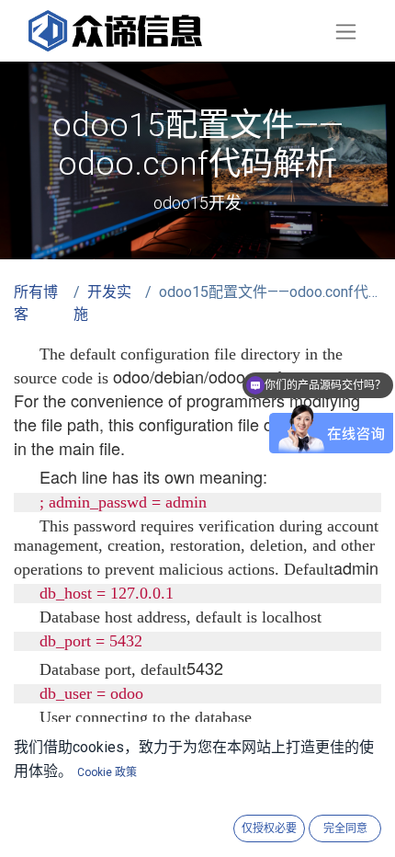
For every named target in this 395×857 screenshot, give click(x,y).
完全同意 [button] (345, 828)
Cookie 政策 (107, 772)
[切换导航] (346, 30)
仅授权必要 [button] (269, 828)
